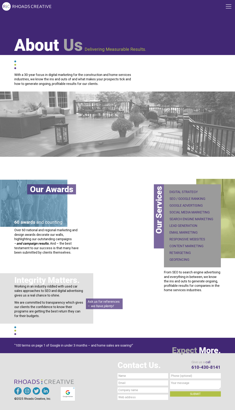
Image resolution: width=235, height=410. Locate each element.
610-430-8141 (205, 367)
